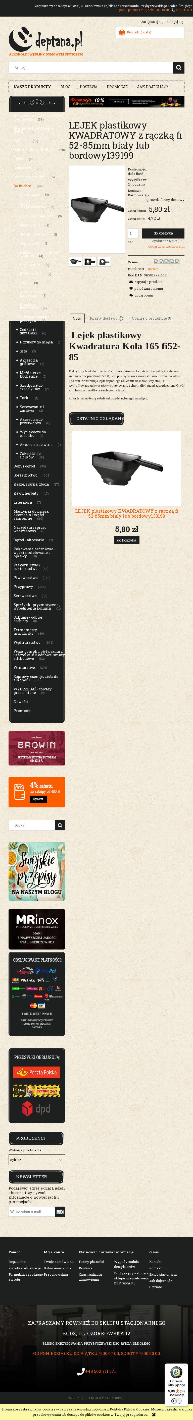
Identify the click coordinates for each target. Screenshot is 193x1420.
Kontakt (155, 1261)
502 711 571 (184, 10)
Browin (152, 268)
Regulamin (17, 1261)
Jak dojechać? (160, 1280)
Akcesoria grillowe (29, 362)
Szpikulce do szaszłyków (31, 387)
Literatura (23, 502)
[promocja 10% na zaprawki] (126, 101)
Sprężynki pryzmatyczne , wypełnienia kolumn (37, 606)
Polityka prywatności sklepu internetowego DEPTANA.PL (131, 1278)
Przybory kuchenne (29, 306)
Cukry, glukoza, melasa (34, 149)
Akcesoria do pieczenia (31, 293)
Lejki (24, 282)
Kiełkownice (31, 273)
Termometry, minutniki (25, 631)
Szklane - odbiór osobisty (28, 619)
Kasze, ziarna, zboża (31, 484)
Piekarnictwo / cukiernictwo (27, 567)
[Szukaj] (178, 68)
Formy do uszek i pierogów (35, 319)
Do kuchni (23, 186)
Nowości (21, 701)
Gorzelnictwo (25, 475)
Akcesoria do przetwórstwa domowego (38, 117)
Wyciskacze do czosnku (33, 434)
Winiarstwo (24, 667)
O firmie (155, 1287)
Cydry (19, 158)
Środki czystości (34, 234)
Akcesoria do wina (36, 444)
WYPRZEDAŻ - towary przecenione (33, 691)
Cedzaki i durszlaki (28, 331)
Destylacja (23, 167)
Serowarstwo (25, 595)
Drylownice (30, 264)
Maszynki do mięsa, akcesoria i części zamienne (31, 515)
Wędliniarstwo (27, 642)
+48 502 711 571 (100, 1371)
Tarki (25, 397)
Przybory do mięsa (36, 342)
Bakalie (21, 140)
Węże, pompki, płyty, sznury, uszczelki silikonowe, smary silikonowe (39, 655)
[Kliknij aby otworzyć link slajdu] (37, 929)
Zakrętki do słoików (30, 455)
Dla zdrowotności (29, 176)
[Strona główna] (46, 40)
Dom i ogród (24, 466)
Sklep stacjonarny (163, 1274)
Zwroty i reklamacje (25, 1268)
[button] (145, 281)
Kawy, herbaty (26, 493)
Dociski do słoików (36, 216)
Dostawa (85, 1268)
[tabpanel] (126, 368)
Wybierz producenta (25, 1150)
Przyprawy (23, 586)
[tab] (77, 318)
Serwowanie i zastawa (32, 408)
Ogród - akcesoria (29, 540)
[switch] (176, 1401)
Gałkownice (30, 225)
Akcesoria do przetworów (31, 421)
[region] (37, 929)
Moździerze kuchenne (30, 374)
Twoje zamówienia (59, 1261)
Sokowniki (30, 243)
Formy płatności (91, 1261)
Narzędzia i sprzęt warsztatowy (30, 529)
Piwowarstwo (26, 577)
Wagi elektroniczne (32, 205)
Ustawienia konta (57, 1268)
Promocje (22, 710)
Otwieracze (30, 194)
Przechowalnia (56, 1274)
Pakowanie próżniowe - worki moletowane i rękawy (34, 552)
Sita (23, 351)
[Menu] (185, 1367)
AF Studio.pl (115, 1398)
